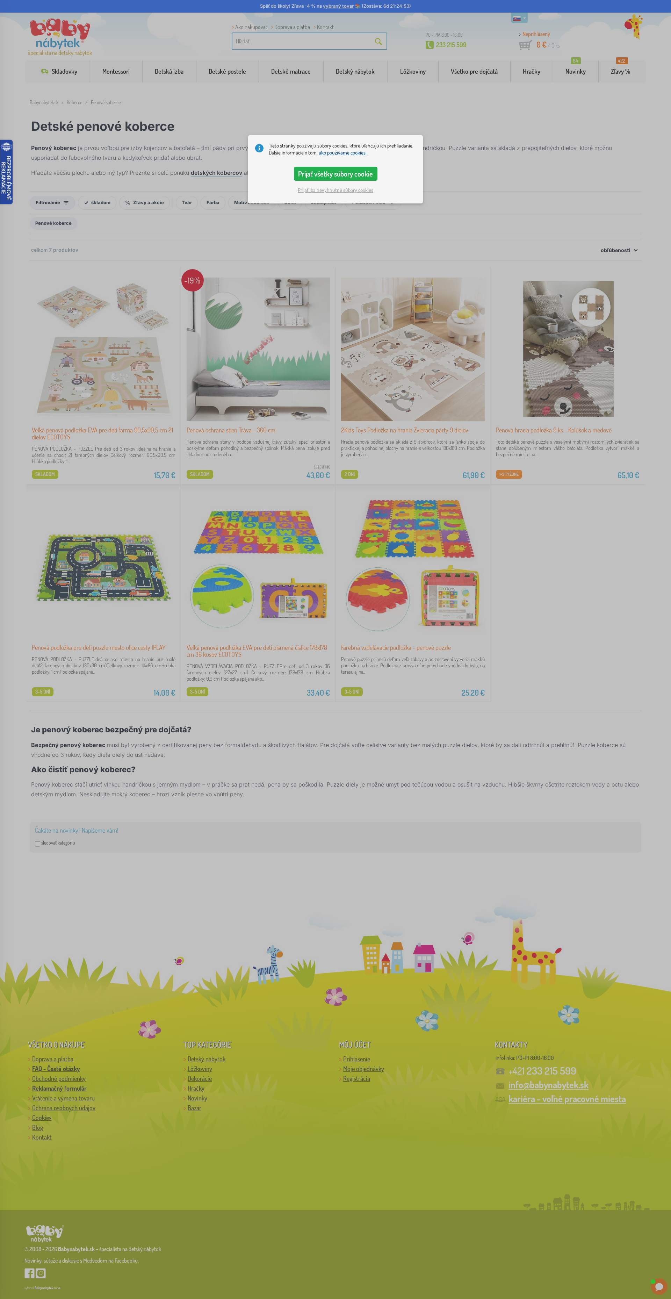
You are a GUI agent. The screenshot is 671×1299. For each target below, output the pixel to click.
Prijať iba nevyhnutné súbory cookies (335, 190)
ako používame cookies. (343, 152)
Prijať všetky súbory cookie (335, 173)
